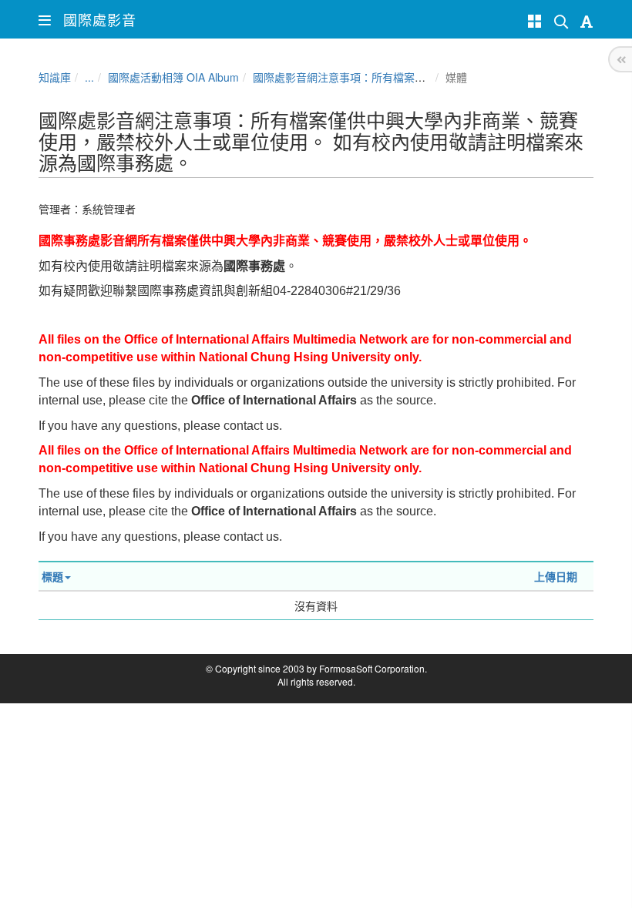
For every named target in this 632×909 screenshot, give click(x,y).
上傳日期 (555, 576)
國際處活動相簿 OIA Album (173, 77)
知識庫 (55, 77)
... (89, 77)
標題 (52, 576)
